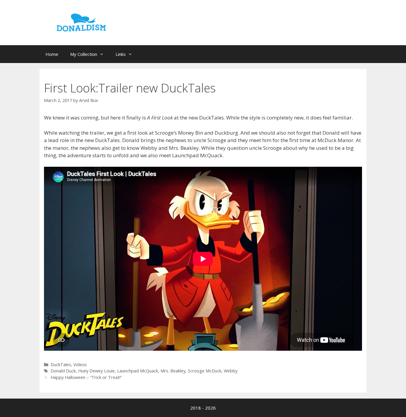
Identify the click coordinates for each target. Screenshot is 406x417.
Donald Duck (63, 371)
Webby (230, 371)
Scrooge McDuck (204, 371)
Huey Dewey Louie (96, 371)
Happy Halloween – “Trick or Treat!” (86, 377)
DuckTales (61, 364)
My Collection (83, 54)
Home (51, 54)
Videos (80, 364)
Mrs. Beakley (172, 371)
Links (121, 54)
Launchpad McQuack (137, 371)
